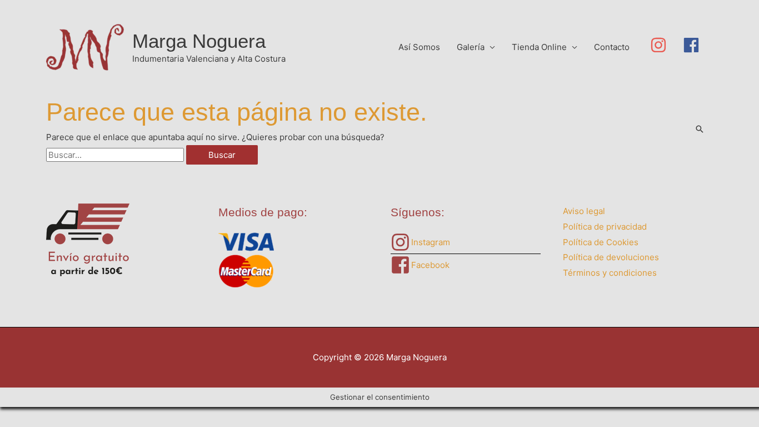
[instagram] (666, 45)
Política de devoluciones (611, 257)
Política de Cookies (600, 242)
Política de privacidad (605, 226)
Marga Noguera (199, 41)
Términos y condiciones (610, 272)
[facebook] (694, 45)
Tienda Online (539, 47)
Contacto (612, 47)
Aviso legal (584, 211)
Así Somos (419, 47)
